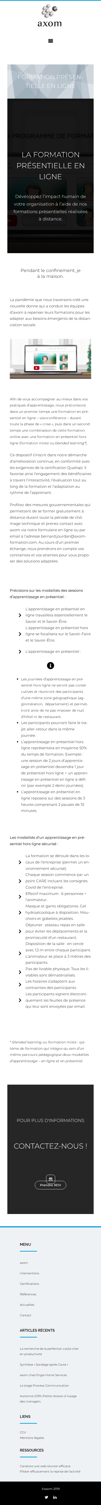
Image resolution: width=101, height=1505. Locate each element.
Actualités (27, 1305)
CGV (23, 1432)
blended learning (69, 443)
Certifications (29, 1284)
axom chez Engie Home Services (43, 1375)
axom (24, 1263)
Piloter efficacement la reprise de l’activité (50, 1471)
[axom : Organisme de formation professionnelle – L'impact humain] (50, 16)
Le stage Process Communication (44, 1385)
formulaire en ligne (55, 530)
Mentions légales (32, 1438)
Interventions (29, 1273)
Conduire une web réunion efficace (45, 1466)
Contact (25, 1315)
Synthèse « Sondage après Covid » (44, 1364)
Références (28, 1294)
